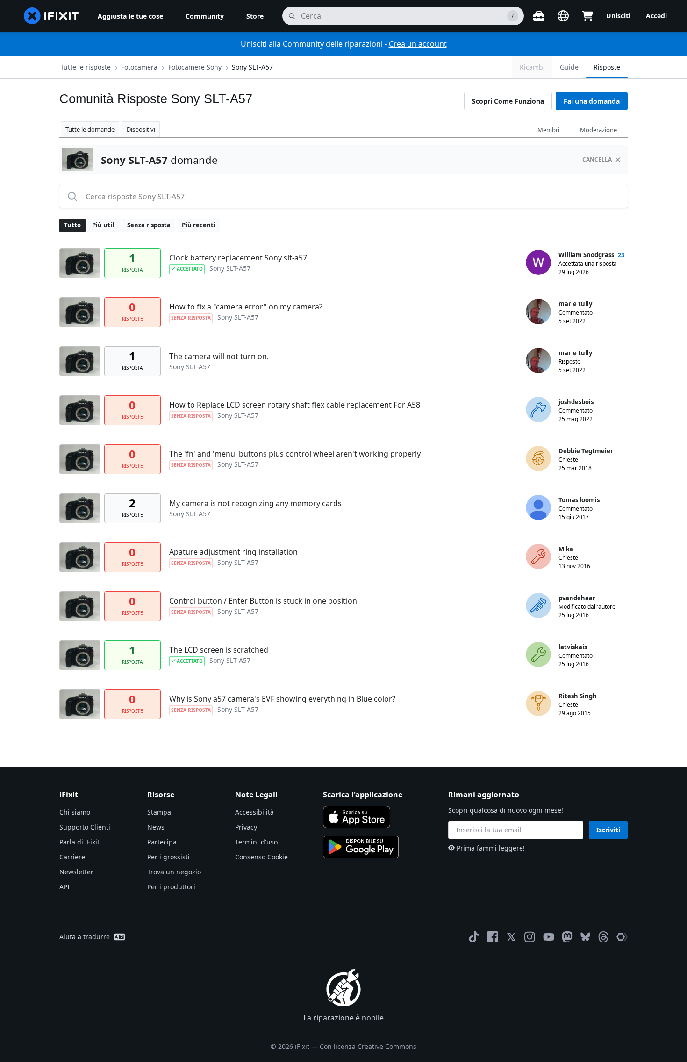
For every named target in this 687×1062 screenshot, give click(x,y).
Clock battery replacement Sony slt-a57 (238, 258)
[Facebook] (492, 936)
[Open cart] (587, 16)
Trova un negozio (174, 871)
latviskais (572, 647)
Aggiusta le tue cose (130, 16)
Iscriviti (608, 829)
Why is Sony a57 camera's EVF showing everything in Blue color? (282, 699)
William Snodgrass (586, 255)
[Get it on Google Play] (361, 847)
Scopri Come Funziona (508, 101)
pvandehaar (576, 598)
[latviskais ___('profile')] (538, 654)
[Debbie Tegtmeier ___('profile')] (538, 458)
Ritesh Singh (577, 696)
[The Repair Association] (622, 936)
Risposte (607, 67)
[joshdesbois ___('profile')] (538, 409)
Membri (548, 130)
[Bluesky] (585, 937)
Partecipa (162, 841)
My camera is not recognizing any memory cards (255, 503)
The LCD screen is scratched (218, 650)
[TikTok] (473, 936)
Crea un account (418, 44)
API (64, 886)
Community (205, 16)
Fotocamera (139, 67)
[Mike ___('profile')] (538, 556)
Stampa (159, 812)
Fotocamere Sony (195, 67)
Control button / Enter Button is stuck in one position (263, 601)
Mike (565, 549)
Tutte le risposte (85, 67)
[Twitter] (511, 936)
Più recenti (198, 225)
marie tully (575, 304)
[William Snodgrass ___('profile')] (538, 262)
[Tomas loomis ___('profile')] (538, 507)
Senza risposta (149, 225)
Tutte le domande (89, 129)
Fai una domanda (592, 101)
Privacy (246, 827)
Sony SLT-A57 (252, 67)
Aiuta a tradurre (84, 936)
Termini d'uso (256, 841)
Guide (569, 67)
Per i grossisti (168, 856)
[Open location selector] (563, 16)
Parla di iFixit (79, 841)
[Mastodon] (567, 936)
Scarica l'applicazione (362, 794)
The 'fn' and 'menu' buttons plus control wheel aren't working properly (295, 454)
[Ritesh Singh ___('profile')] (538, 703)
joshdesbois (576, 402)
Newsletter (76, 871)
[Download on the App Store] (356, 817)
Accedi (656, 15)
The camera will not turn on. (219, 356)
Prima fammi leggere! (491, 848)
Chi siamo (74, 812)
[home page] (51, 15)
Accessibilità (254, 812)
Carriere (72, 856)
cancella (597, 159)
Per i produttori (171, 886)
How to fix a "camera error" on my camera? (245, 307)
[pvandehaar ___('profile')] (538, 605)
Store (255, 16)
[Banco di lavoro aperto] (539, 16)
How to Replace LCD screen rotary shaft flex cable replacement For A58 (294, 405)
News (156, 827)
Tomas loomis (579, 500)
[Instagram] (530, 936)
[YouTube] (548, 936)
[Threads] (603, 936)
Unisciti (618, 15)
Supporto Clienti (84, 827)
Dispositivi (141, 129)
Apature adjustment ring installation (233, 552)
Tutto (72, 225)
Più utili (104, 225)
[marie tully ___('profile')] (538, 311)
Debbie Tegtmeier (585, 451)
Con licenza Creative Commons (368, 1046)
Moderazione (598, 130)
